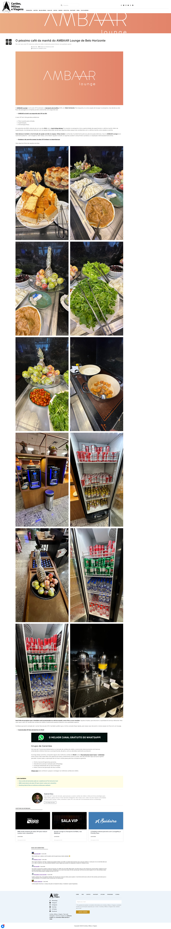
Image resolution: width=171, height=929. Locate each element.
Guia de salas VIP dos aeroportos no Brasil (31, 729)
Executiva (66, 10)
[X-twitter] (130, 5)
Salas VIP (49, 10)
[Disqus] (69, 868)
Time (82, 894)
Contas (55, 10)
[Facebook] (133, 5)
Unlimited (101, 754)
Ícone (95, 754)
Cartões (35, 10)
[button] (7, 40)
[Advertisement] (145, 48)
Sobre (77, 894)
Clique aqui (34, 771)
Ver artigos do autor (50, 802)
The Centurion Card (87, 754)
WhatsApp (72, 10)
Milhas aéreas (42, 10)
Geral (78, 10)
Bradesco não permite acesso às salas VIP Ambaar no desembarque (39, 139)
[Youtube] (128, 5)
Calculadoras (84, 10)
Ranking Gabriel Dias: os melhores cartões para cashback (34, 785)
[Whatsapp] (121, 5)
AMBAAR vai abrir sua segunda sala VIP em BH (32, 113)
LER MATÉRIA (20, 836)
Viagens (60, 10)
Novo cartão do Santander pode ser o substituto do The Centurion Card (38, 781)
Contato (88, 894)
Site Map (103, 894)
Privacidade (110, 894)
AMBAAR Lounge (22, 108)
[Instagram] (126, 5)
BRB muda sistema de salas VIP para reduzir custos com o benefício (37, 783)
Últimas (117, 894)
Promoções (29, 10)
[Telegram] (124, 5)
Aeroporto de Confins (52, 108)
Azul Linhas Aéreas (57, 128)
